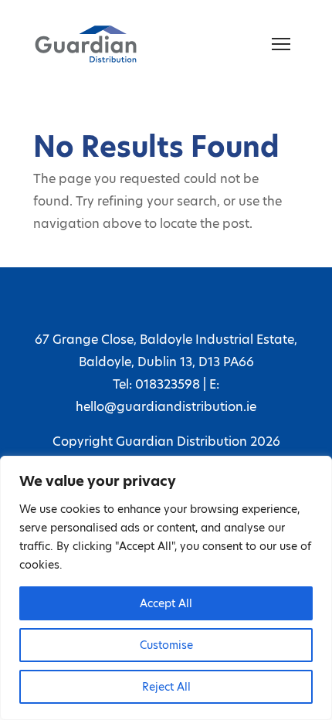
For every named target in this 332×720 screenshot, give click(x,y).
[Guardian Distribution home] (85, 44)
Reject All (166, 687)
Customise (166, 645)
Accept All (166, 603)
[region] (166, 588)
